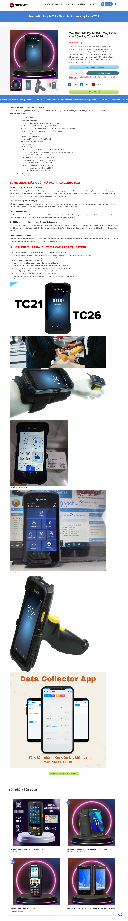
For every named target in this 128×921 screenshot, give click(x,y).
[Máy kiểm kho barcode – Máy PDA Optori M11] (36, 822)
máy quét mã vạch (29, 191)
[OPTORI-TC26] (34, 54)
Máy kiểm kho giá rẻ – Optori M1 (23, 908)
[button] (116, 4)
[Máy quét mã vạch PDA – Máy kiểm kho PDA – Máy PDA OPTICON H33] (92, 881)
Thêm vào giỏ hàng (103, 73)
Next (57, 54)
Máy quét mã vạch (16, 204)
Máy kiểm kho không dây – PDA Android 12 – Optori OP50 (87, 849)
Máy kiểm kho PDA (83, 77)
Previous (11, 54)
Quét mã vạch (49, 252)
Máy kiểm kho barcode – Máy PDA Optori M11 (28, 849)
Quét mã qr (53, 222)
